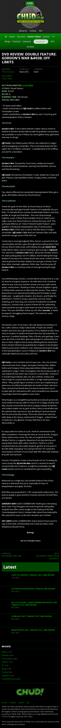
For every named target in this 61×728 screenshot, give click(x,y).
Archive (33, 31)
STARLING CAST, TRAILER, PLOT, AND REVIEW (31, 616)
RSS (40, 31)
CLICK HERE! (27, 85)
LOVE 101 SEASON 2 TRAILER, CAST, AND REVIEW (32, 575)
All (6, 36)
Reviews (21, 36)
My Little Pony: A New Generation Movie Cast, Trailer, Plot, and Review (34, 603)
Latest (9, 567)
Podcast (16, 41)
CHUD (30, 3)
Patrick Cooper (8, 72)
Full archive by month (11, 679)
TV (53, 36)
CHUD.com (30, 692)
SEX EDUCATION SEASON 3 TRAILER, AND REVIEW (33, 588)
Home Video (34, 36)
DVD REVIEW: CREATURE (11, 556)
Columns (27, 41)
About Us (23, 31)
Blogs (8, 41)
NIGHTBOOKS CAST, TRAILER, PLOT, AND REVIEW (33, 630)
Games (46, 36)
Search (21, 702)
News (12, 36)
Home (4, 702)
